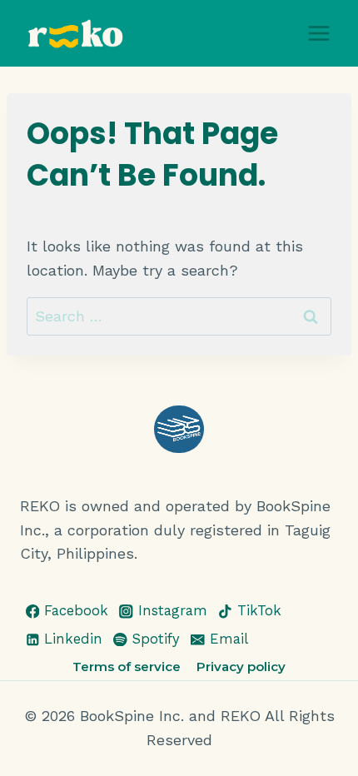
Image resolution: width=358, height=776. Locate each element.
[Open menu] (318, 33)
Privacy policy (241, 666)
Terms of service (126, 666)
